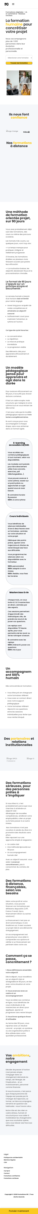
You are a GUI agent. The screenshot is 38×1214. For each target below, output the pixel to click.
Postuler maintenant (19, 1211)
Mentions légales (10, 1160)
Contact (7, 1173)
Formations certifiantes (12, 1176)
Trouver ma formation (19, 63)
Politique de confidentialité (13, 1157)
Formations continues (11, 1178)
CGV (5, 1162)
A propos (7, 1171)
